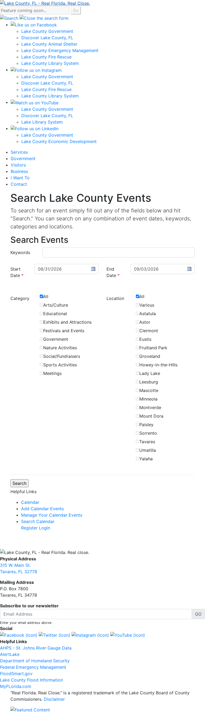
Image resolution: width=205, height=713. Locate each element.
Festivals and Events (63, 330)
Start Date (16, 272)
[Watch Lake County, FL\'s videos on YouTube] (127, 634)
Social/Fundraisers (61, 356)
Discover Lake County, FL (47, 37)
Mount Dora (151, 416)
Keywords (20, 252)
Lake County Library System (50, 63)
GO (198, 614)
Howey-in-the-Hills (158, 364)
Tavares (147, 441)
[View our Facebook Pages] (34, 24)
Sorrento (148, 433)
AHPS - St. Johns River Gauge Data (36, 648)
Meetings (52, 373)
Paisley (146, 424)
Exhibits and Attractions (67, 322)
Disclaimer (54, 699)
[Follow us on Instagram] (36, 69)
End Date (113, 272)
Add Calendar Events (42, 508)
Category (19, 298)
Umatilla (147, 450)
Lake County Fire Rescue (46, 57)
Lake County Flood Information (31, 680)
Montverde (150, 407)
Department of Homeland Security (35, 660)
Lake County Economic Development (59, 141)
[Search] (9, 17)
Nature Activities (60, 347)
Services (19, 152)
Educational (55, 313)
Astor (144, 322)
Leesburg (148, 382)
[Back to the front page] (45, 2)
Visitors (18, 165)
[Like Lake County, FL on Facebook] (18, 634)
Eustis (145, 339)
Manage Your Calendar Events (51, 515)
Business (19, 171)
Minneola (148, 399)
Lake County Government (47, 31)
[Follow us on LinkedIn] (34, 128)
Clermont (148, 330)
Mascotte (148, 390)
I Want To (20, 177)
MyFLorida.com (15, 686)
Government (23, 158)
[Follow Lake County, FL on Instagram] (90, 634)
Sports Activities (60, 364)
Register (29, 527)
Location (115, 298)
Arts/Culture (55, 305)
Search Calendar (37, 521)
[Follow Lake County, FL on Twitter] (54, 634)
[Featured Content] (30, 709)
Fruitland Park (153, 347)
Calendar (30, 502)
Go (76, 10)
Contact (19, 184)
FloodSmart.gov (16, 673)
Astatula (147, 313)
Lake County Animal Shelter (49, 44)
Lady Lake (149, 373)
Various (146, 305)
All (45, 296)
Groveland (149, 356)
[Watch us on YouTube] (34, 102)
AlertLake (9, 654)
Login (44, 527)
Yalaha (146, 458)
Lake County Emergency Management (59, 50)
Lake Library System (42, 122)
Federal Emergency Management (33, 667)
